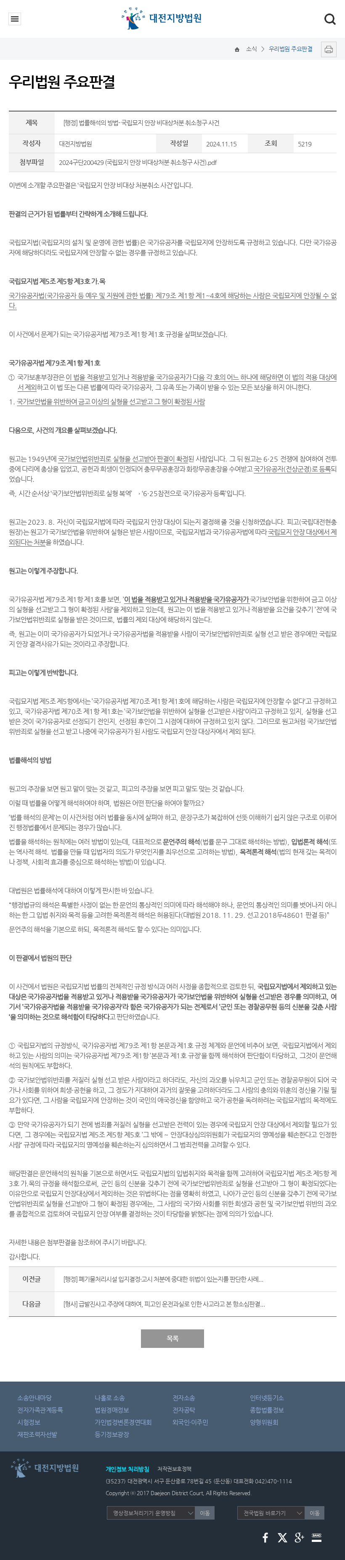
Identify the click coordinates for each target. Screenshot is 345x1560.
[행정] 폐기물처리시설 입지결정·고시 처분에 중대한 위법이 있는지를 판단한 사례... (163, 1279)
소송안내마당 (34, 1397)
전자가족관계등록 (40, 1410)
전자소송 (183, 1397)
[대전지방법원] (163, 9)
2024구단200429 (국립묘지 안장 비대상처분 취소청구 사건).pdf (137, 162)
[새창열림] (327, 48)
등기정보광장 (112, 1434)
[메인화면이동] (237, 48)
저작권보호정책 (174, 1469)
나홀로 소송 (110, 1397)
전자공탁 (183, 1410)
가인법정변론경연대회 (123, 1422)
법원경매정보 (112, 1410)
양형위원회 (264, 1422)
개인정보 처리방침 (127, 1469)
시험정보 (28, 1422)
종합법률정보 (267, 1410)
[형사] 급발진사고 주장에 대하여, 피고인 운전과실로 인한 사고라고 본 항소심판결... (164, 1304)
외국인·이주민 (190, 1422)
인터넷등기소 (267, 1397)
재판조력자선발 (37, 1434)
